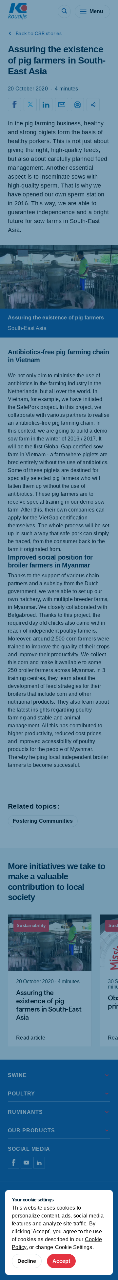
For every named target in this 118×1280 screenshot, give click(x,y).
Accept (61, 1261)
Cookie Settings (73, 1247)
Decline (26, 1261)
